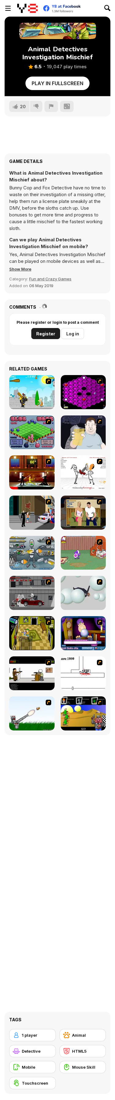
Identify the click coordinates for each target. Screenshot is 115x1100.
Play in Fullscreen (57, 83)
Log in (72, 333)
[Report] (51, 106)
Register (45, 333)
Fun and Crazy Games (50, 278)
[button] (20, 269)
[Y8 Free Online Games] (27, 8)
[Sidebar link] (8, 8)
